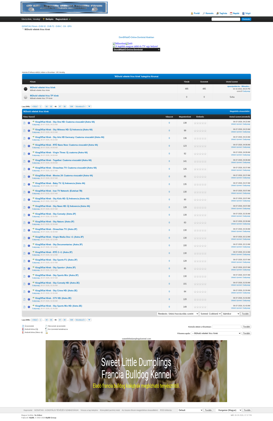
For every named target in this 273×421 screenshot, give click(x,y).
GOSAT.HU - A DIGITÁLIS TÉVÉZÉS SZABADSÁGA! (56, 410)
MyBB (31, 418)
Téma (25, 117)
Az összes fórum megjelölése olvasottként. (140, 410)
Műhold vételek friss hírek (42, 87)
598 (71, 106)
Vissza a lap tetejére (89, 410)
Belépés (49, 19)
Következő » (80, 106)
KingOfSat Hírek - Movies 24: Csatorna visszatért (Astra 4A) (64, 175)
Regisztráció (62, 19)
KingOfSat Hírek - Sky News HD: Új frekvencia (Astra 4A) (62, 206)
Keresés (209, 13)
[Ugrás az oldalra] (89, 106)
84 (47, 106)
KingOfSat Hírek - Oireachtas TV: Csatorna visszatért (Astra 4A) (66, 168)
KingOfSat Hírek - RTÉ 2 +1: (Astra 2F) (53, 252)
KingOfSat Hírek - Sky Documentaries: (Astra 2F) (58, 244)
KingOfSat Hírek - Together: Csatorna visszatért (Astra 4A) (63, 160)
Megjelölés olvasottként (240, 111)
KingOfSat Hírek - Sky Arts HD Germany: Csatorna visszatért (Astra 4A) (69, 137)
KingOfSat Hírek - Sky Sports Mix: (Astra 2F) (56, 275)
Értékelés (200, 117)
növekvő (245, 117)
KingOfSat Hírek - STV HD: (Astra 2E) (53, 298)
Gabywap (246, 91)
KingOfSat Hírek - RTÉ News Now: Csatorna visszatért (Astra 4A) (66, 145)
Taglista (223, 13)
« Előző (34, 106)
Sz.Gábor (38, 415)
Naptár (236, 13)
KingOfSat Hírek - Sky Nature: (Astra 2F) (54, 221)
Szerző (32, 117)
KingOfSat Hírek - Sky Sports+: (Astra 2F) (55, 267)
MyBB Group (51, 418)
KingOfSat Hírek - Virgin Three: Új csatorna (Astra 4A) (61, 152)
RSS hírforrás (166, 410)
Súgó (248, 13)
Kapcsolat (28, 410)
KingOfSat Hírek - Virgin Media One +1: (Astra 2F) (59, 237)
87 (60, 106)
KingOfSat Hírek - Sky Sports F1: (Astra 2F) (56, 260)
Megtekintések (185, 117)
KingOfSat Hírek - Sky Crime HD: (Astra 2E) (56, 290)
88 (65, 106)
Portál (197, 13)
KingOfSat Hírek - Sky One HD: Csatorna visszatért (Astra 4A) (65, 122)
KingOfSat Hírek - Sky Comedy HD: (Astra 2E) (57, 283)
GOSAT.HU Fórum (29, 26)
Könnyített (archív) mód (110, 410)
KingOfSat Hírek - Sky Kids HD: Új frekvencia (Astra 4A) (62, 198)
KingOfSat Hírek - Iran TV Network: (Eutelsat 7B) (58, 191)
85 (51, 106)
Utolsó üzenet (235, 117)
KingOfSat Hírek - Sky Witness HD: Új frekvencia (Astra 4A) (63, 129)
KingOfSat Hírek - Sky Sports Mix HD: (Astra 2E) (58, 306)
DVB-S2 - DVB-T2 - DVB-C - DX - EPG (55, 26)
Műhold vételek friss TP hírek (44, 96)
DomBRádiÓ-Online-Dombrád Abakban (136, 37)
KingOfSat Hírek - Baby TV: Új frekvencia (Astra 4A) (60, 183)
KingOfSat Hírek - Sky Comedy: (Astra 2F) (55, 214)
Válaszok (169, 117)
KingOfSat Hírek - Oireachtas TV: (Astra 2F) (56, 229)
